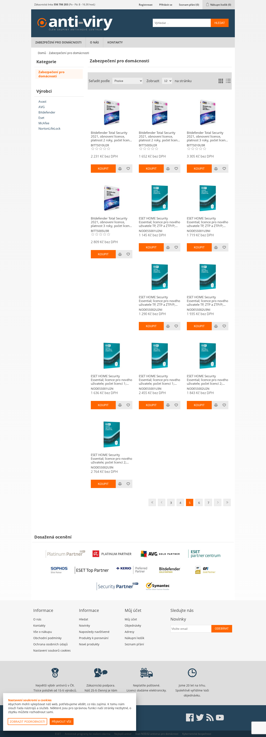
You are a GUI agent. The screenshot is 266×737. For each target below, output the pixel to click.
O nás (94, 42)
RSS (210, 717)
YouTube (220, 717)
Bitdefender (46, 112)
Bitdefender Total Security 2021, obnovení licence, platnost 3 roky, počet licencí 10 (207, 136)
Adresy (129, 632)
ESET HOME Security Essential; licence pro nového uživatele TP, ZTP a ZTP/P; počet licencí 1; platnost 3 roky (207, 222)
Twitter (200, 717)
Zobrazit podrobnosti (27, 721)
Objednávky (133, 625)
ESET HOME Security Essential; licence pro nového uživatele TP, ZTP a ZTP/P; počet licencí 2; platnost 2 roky (159, 300)
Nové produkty (89, 644)
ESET (58, 734)
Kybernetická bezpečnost (196, 734)
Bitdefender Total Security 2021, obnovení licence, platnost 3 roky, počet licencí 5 (111, 222)
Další (217, 502)
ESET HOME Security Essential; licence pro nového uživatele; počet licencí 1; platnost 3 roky (159, 379)
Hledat (219, 23)
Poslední (227, 502)
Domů (42, 53)
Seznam (228, 81)
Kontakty (115, 42)
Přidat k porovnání (120, 168)
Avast (42, 101)
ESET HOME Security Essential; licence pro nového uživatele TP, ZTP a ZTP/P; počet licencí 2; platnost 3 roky (207, 300)
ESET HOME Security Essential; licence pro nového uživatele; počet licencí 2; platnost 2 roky (207, 379)
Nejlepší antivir (123, 734)
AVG (41, 107)
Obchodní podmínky (47, 638)
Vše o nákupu (42, 632)
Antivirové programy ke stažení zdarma (87, 734)
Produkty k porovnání (93, 638)
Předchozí (161, 502)
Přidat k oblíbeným (128, 168)
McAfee (43, 123)
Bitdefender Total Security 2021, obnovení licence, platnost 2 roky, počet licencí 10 (111, 136)
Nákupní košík (134, 638)
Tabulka (220, 81)
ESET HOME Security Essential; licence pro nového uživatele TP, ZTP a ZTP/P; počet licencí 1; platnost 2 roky (159, 222)
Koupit (103, 168)
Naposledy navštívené (94, 632)
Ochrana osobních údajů (50, 644)
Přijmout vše (61, 721)
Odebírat (222, 628)
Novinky (84, 625)
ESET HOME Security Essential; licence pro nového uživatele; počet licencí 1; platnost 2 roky (111, 379)
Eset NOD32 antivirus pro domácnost (156, 734)
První (152, 502)
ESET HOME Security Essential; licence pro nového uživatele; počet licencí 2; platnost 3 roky (111, 458)
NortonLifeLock (49, 128)
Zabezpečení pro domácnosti (58, 42)
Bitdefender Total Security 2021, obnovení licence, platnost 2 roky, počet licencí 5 (159, 136)
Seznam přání (134, 644)
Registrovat (146, 4)
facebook (190, 717)
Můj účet (131, 619)
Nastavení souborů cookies (52, 650)
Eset (41, 118)
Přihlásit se (165, 4)
